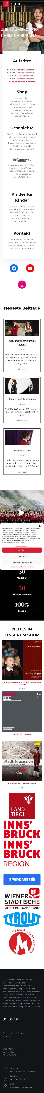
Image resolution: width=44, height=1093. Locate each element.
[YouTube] (15, 4)
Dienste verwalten (21, 546)
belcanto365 (8, 1052)
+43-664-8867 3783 (18, 1079)
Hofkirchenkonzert (25, 70)
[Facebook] (11, 4)
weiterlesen (22, 369)
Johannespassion (22, 450)
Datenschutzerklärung (18, 567)
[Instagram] (19, 4)
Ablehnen (22, 556)
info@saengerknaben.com (22, 1087)
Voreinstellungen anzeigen (22, 562)
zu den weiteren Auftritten (22, 82)
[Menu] (40, 4)
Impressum (30, 567)
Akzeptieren (22, 550)
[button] (40, 526)
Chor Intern (8, 1049)
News (22, 350)
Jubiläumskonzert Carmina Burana (22, 342)
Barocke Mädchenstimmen (22, 399)
